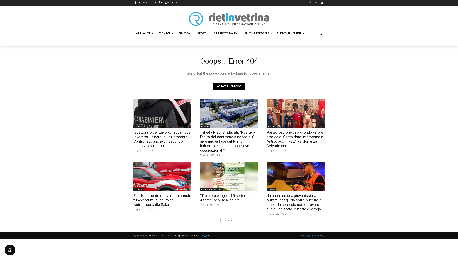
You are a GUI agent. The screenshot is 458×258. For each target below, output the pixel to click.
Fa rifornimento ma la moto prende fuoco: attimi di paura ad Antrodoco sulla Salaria (162, 200)
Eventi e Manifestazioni (211, 189)
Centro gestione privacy (312, 235)
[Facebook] (310, 3)
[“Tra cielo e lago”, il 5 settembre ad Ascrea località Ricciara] (229, 176)
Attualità (205, 126)
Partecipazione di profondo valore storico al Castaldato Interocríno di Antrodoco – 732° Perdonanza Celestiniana (295, 139)
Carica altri (227, 220)
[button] (320, 33)
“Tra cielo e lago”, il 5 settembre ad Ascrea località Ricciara (229, 198)
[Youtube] (322, 3)
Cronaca (138, 126)
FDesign (203, 235)
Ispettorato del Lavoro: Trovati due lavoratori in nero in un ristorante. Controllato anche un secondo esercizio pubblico (162, 139)
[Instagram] (316, 3)
